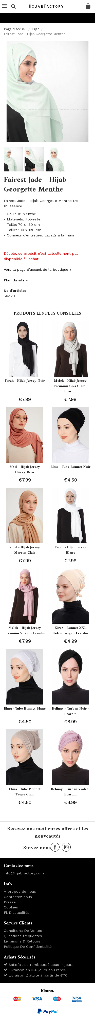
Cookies (11, 907)
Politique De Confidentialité (28, 947)
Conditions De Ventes (23, 931)
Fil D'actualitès (16, 912)
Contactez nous (18, 897)
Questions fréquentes (23, 936)
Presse (10, 902)
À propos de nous (20, 891)
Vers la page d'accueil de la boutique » (37, 269)
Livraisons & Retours (22, 941)
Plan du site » (16, 280)
